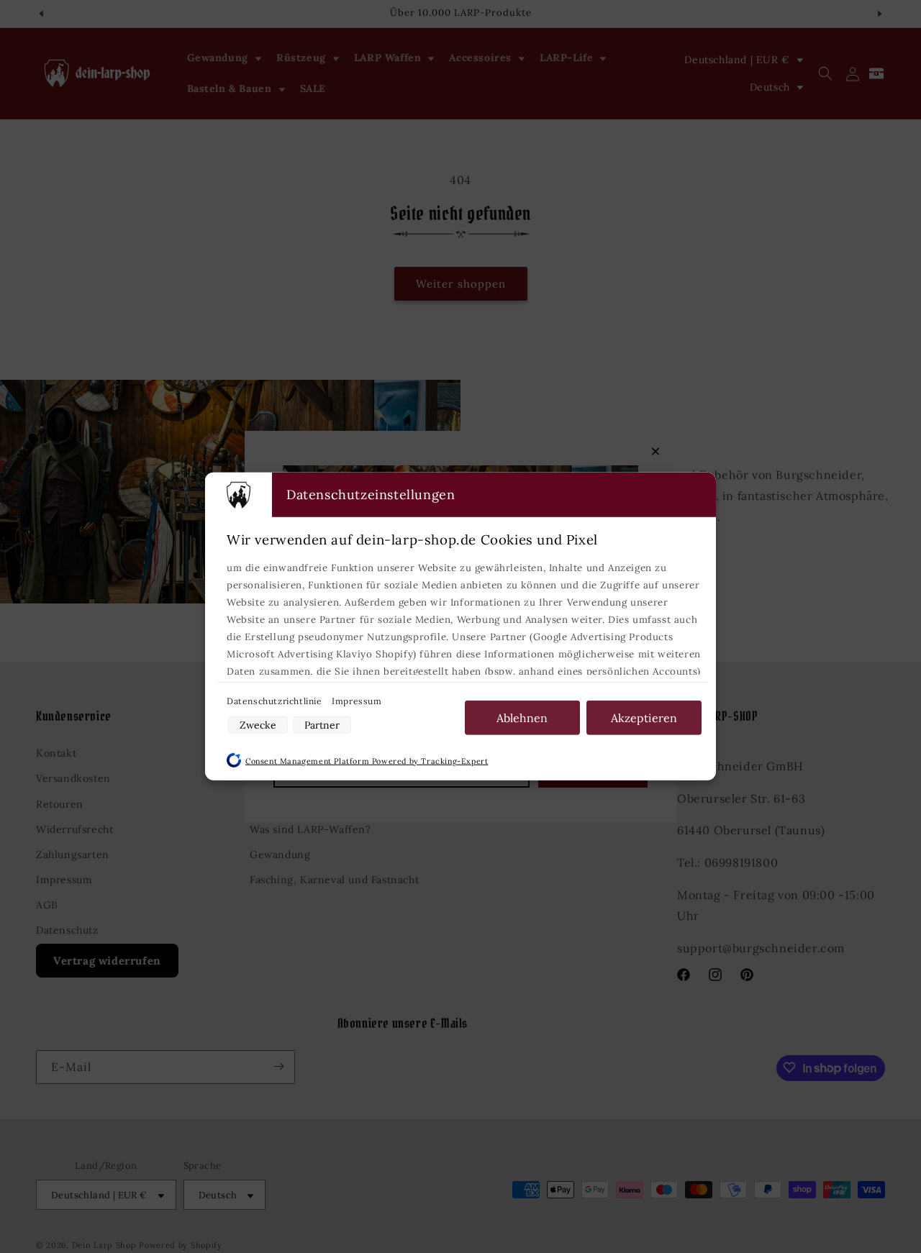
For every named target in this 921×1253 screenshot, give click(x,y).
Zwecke (258, 725)
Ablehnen (522, 718)
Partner (322, 725)
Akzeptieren (644, 718)
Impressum (356, 701)
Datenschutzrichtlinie (276, 701)
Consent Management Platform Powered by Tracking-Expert (366, 761)
